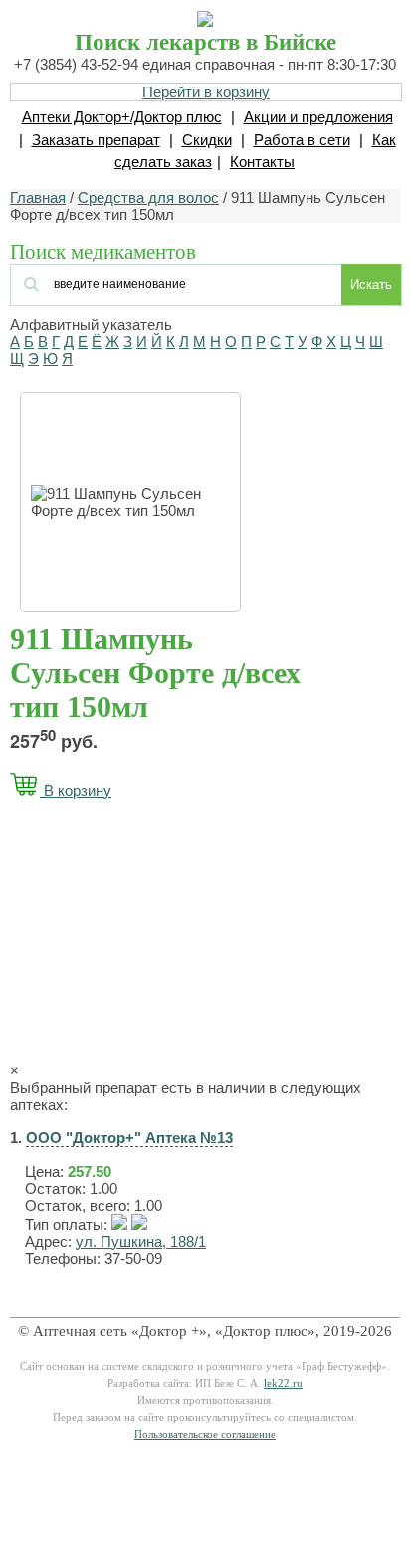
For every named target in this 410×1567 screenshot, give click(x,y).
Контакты (262, 161)
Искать (371, 284)
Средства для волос (148, 197)
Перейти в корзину (206, 92)
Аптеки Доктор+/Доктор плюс (122, 116)
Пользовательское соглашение (205, 1434)
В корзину (75, 791)
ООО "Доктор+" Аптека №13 (129, 1138)
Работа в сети (302, 139)
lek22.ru (283, 1383)
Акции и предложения (318, 116)
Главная (38, 197)
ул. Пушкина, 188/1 (141, 1241)
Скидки (207, 139)
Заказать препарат (96, 139)
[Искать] (131, 282)
